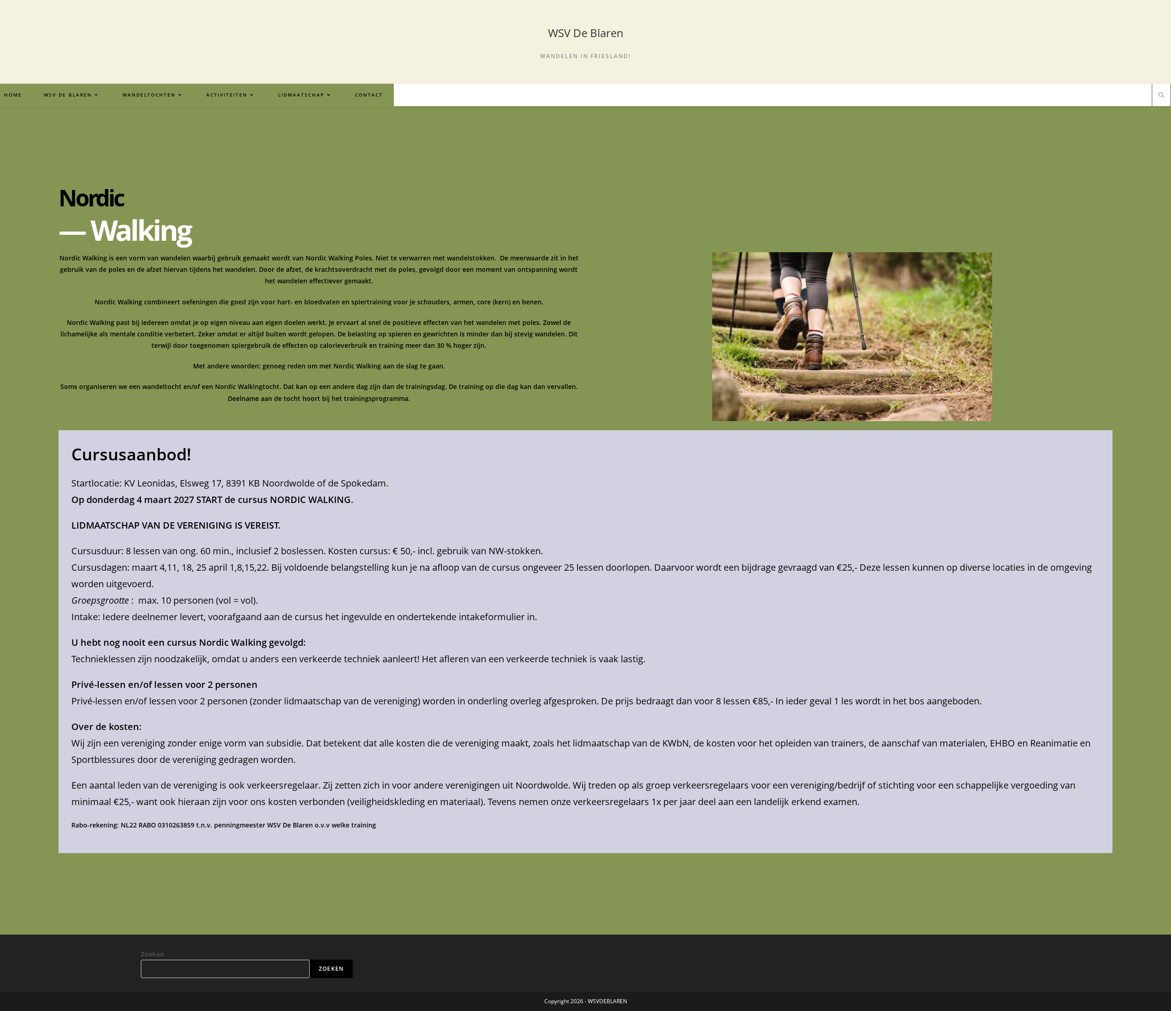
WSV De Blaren (585, 32)
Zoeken (152, 954)
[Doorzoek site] (1161, 96)
